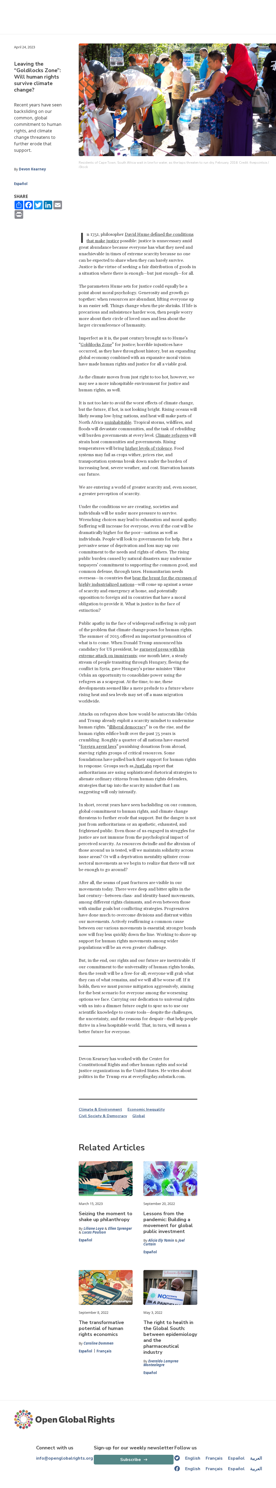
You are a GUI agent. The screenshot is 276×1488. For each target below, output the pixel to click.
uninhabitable (117, 422)
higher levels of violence (148, 448)
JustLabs (142, 766)
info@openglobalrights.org (64, 1458)
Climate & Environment (100, 1109)
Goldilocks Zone (96, 344)
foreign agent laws (98, 746)
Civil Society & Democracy (103, 1116)
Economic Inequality (146, 1109)
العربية (256, 1458)
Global (138, 1116)
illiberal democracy (127, 727)
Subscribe (130, 1460)
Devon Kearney (32, 169)
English (192, 1458)
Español (20, 183)
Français (103, 1351)
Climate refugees (172, 435)
